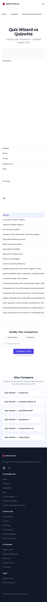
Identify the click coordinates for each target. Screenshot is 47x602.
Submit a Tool (8, 550)
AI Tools (6, 521)
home (4, 14)
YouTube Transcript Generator (14, 505)
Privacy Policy (8, 578)
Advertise (6, 558)
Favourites (7, 567)
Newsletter (7, 488)
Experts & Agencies (10, 554)
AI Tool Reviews (9, 497)
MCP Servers (8, 530)
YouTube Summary (10, 501)
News (5, 479)
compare (14, 14)
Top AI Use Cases (9, 538)
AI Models (6, 525)
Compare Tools (8, 563)
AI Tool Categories (10, 534)
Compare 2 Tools (23, 351)
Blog (4, 492)
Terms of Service (9, 583)
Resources (7, 484)
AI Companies (8, 517)
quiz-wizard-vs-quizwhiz (31, 14)
